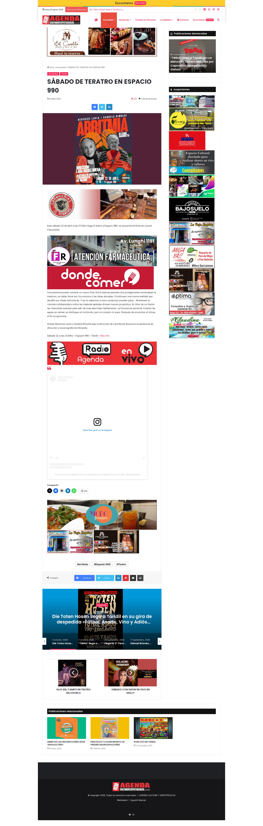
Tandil (64, 73)
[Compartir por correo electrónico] (133, 577)
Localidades (165, 20)
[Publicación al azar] (213, 9)
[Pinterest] (126, 577)
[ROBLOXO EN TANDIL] (153, 727)
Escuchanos (203, 20)
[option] (101, 618)
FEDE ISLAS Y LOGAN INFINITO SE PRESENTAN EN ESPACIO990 (107, 742)
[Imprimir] (140, 577)
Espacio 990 (103, 563)
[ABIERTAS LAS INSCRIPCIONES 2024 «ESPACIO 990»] (66, 727)
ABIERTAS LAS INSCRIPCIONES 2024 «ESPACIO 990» (66, 742)
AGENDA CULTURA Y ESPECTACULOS (157, 794)
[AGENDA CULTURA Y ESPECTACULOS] (61, 19)
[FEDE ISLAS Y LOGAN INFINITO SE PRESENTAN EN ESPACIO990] (110, 727)
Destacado (124, 20)
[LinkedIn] (109, 107)
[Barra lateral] (218, 9)
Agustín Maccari (138, 799)
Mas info (104, 334)
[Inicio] (96, 19)
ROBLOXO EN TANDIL (145, 740)
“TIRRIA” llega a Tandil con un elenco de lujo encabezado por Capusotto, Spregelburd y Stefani (192, 63)
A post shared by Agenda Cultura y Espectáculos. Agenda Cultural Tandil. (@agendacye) (97, 473)
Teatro (122, 563)
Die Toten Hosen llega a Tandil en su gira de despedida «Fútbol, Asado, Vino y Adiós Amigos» (133, 9)
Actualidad (108, 20)
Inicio (51, 67)
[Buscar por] (218, 19)
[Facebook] (204, 9)
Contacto (184, 20)
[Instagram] (209, 9)
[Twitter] (102, 107)
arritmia (83, 563)
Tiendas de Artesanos (145, 20)
